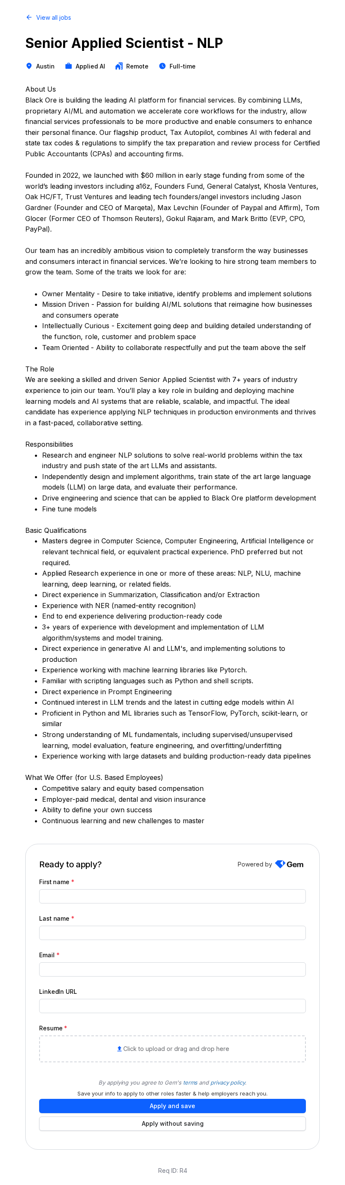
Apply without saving (173, 1123)
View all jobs (53, 17)
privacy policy (227, 1082)
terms (190, 1082)
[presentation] (172, 1048)
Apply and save (172, 1105)
